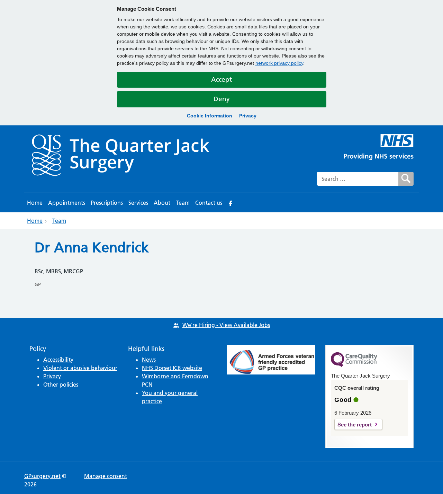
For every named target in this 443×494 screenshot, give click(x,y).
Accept (221, 79)
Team (183, 202)
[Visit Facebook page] (230, 203)
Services (138, 202)
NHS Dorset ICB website (172, 367)
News (149, 359)
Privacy (247, 115)
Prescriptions (107, 202)
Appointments (66, 202)
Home (35, 202)
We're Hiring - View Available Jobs (226, 324)
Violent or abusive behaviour (80, 367)
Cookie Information (209, 115)
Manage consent (105, 476)
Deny (222, 99)
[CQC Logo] (354, 365)
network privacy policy (279, 63)
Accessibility (58, 359)
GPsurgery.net (42, 476)
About (162, 202)
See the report (354, 424)
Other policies (60, 384)
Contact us (208, 202)
